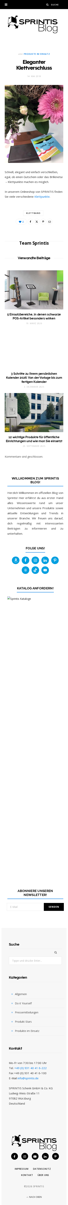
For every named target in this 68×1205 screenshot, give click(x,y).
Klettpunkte (42, 196)
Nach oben (35, 1197)
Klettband (33, 213)
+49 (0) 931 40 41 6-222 (30, 1068)
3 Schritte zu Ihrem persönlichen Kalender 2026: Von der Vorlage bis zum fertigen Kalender (34, 378)
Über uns (43, 1175)
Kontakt (27, 1175)
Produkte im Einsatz (37, 53)
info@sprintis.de (28, 1078)
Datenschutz (42, 1168)
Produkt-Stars (23, 1021)
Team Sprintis (34, 243)
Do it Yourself (23, 1003)
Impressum (22, 1168)
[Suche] (47, 4)
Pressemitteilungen (26, 1012)
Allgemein (21, 994)
